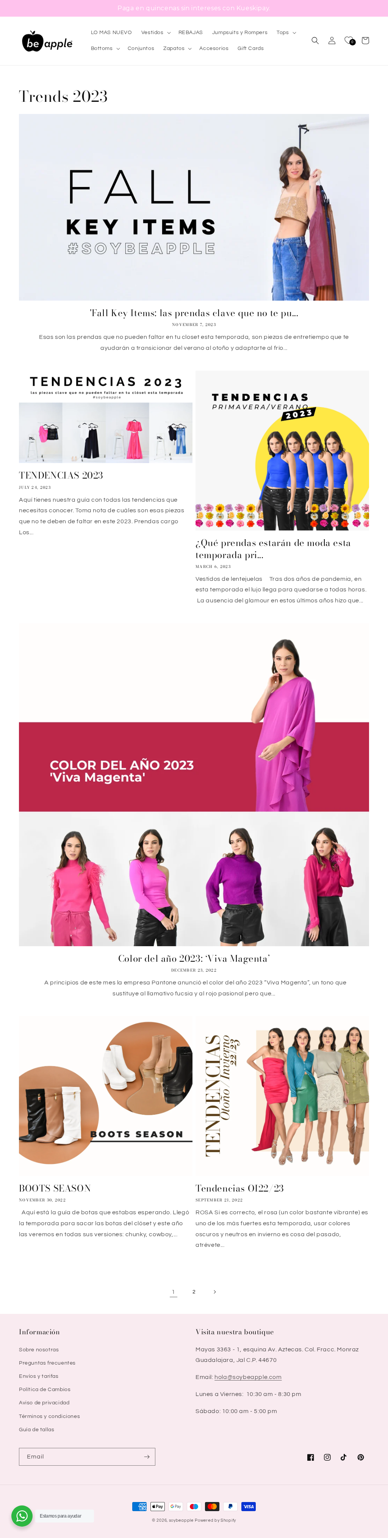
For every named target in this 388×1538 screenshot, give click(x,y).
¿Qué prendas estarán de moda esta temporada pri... (273, 548)
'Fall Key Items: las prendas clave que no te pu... (194, 313)
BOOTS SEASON (55, 1188)
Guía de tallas (36, 1429)
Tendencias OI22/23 (240, 1188)
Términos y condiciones (49, 1416)
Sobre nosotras (39, 1349)
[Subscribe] (146, 1457)
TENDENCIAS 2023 (61, 475)
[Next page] (214, 1292)
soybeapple (181, 1520)
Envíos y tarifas (39, 1376)
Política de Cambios (44, 1389)
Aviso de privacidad (44, 1402)
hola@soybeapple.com (248, 1377)
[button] (155, 33)
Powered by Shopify (215, 1520)
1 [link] (173, 1292)
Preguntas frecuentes (47, 1363)
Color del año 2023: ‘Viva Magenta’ (194, 958)
